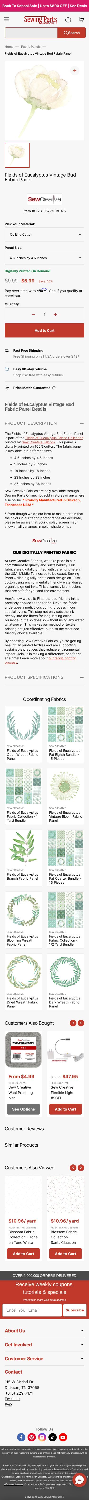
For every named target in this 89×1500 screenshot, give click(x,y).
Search (74, 32)
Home (9, 46)
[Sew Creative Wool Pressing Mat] (23, 1074)
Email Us (12, 1398)
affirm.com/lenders (61, 1469)
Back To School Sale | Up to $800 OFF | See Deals (44, 6)
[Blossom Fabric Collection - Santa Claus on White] (65, 1219)
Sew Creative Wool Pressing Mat (21, 1092)
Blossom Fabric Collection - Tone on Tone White (23, 1237)
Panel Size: (13, 248)
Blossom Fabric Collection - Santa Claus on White (64, 1240)
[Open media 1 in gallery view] (75, 70)
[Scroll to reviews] (44, 188)
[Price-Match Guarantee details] (54, 387)
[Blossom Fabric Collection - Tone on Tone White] (23, 1219)
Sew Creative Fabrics (38, 442)
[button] (6, 20)
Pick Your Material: (20, 224)
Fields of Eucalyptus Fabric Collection (54, 438)
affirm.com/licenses (13, 1484)
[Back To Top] (82, 1493)
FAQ (8, 1404)
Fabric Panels (31, 46)
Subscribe (75, 1310)
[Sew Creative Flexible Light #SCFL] (65, 1074)
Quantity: (12, 304)
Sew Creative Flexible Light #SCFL (62, 1092)
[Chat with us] (68, 20)
